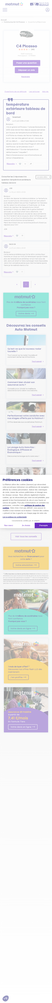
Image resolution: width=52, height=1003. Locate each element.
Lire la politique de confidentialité (15, 517)
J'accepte (43, 525)
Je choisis (26, 525)
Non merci (8, 525)
